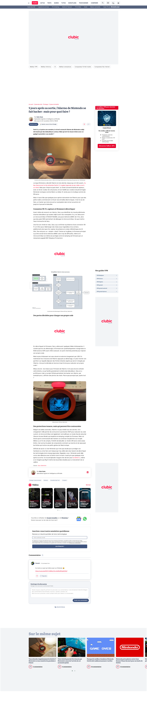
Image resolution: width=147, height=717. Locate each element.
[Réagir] (84, 124)
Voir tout (88, 484)
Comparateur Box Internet (102, 66)
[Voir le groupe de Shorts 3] (61, 510)
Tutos (63, 3)
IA (55, 66)
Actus (42, 3)
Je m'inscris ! (59, 546)
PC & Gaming (55, 7)
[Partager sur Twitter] (143, 709)
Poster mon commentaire (80, 600)
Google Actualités (52, 518)
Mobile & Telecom (67, 7)
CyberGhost (107, 128)
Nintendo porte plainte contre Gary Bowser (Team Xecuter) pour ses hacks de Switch (129, 661)
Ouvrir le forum (61, 607)
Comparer (94, 3)
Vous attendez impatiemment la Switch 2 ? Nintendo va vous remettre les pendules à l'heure (42, 661)
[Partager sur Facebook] (143, 704)
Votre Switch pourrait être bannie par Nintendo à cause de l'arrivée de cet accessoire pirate (70, 661)
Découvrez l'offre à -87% (107, 146)
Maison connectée (95, 7)
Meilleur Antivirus (46, 66)
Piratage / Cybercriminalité (51, 104)
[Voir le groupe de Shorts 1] (58, 510)
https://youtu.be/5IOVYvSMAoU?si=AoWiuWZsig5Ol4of (51, 571)
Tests (49, 3)
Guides (56, 3)
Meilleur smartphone (65, 66)
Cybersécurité (31, 7)
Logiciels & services (43, 7)
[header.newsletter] (108, 3)
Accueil (31, 104)
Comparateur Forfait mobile (83, 66)
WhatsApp (64, 518)
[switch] (113, 3)
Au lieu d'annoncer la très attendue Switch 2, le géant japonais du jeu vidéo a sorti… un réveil (59, 185)
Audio (85, 7)
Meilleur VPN (33, 66)
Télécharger (83, 3)
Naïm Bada (40, 117)
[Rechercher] (103, 3)
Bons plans (72, 3)
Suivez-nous (33, 124)
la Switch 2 (76, 457)
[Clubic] (35, 3)
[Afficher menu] (29, 3)
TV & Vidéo (78, 7)
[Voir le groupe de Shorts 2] (60, 510)
